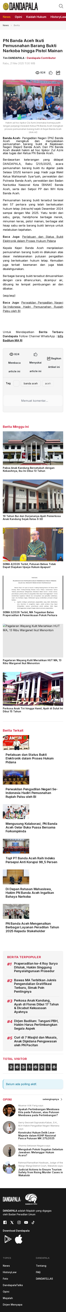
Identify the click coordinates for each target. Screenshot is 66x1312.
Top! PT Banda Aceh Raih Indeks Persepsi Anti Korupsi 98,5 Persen (31, 860)
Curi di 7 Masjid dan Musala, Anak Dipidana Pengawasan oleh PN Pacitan (35, 1041)
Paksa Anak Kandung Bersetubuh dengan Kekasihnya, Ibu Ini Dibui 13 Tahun (29, 469)
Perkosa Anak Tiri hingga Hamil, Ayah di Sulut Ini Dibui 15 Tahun (33, 710)
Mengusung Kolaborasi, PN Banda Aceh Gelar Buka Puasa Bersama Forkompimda (31, 827)
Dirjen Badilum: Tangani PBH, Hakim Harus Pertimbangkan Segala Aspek (36, 1024)
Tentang (41, 1265)
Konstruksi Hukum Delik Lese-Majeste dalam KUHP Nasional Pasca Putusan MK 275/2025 (37, 1135)
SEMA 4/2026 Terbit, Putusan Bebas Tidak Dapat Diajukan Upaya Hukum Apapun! (29, 565)
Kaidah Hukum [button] (36, 17)
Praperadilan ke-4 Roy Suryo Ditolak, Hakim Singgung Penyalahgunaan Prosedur (36, 967)
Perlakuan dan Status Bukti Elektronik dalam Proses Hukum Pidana (30, 758)
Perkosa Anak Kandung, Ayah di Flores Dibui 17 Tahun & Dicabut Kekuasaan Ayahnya (36, 1006)
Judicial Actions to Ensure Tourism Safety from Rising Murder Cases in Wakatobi (40, 1172)
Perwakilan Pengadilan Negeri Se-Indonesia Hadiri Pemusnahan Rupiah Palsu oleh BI (33, 307)
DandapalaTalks (13, 1285)
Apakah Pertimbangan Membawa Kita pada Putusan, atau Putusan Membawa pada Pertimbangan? (38, 1112)
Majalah (8, 1298)
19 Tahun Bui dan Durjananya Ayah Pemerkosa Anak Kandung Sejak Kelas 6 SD (32, 517)
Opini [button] (18, 17)
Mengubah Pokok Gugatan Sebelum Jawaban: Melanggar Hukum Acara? (40, 1152)
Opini (6, 1291)
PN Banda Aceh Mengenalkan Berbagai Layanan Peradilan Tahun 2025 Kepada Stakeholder (32, 927)
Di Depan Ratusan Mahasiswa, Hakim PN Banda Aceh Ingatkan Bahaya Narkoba (30, 892)
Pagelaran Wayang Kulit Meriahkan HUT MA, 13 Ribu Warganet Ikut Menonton (32, 662)
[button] (61, 6)
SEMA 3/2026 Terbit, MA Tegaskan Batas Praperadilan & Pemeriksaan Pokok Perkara (30, 614)
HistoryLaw (10, 1272)
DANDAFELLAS (44, 1278)
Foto (5, 1278)
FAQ (38, 1272)
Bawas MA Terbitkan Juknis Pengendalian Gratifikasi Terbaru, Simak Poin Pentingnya (35, 985)
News (6, 25)
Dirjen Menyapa (12, 1304)
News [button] (7, 17)
